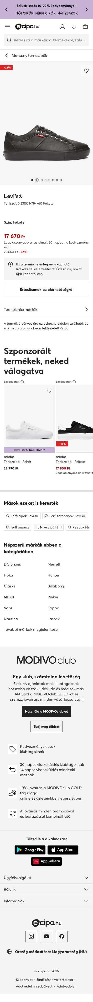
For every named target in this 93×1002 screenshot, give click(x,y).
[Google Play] (30, 850)
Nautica (11, 618)
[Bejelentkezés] (62, 26)
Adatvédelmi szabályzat (34, 986)
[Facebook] (61, 936)
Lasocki (54, 618)
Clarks (9, 586)
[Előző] (6, 9)
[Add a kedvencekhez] (87, 70)
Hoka (8, 575)
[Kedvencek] (74, 26)
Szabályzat (24, 980)
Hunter (53, 575)
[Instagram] (31, 936)
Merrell (53, 564)
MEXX (9, 597)
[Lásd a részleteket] (86, 309)
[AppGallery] (46, 861)
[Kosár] (85, 26)
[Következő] (86, 9)
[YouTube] (46, 936)
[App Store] (62, 850)
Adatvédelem (67, 986)
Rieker (52, 597)
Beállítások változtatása (55, 980)
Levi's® (13, 196)
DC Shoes (12, 564)
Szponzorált (11, 381)
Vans (8, 608)
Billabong (55, 586)
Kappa (53, 608)
